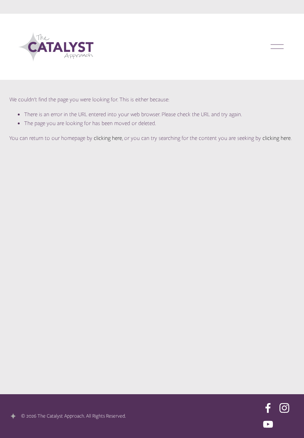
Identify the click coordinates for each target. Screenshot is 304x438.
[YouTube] (268, 424)
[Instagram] (284, 408)
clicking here (108, 138)
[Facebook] (268, 408)
